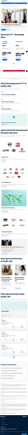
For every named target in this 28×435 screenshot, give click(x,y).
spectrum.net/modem (8, 405)
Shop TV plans (3, 29)
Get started (4, 59)
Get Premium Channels (4, 235)
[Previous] (1, 51)
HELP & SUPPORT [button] (4, 424)
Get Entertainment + (4, 186)
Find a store (8, 29)
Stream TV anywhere (4, 253)
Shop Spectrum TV (4, 124)
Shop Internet (4, 288)
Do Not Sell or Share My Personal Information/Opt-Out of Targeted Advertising (9, 428)
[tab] (14, 419)
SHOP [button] (2, 420)
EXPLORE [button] (3, 422)
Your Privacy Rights (3, 426)
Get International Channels (5, 211)
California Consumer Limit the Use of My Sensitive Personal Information (8, 429)
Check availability (14, 3)
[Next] (27, 51)
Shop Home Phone (17, 288)
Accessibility (2, 427)
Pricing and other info (4, 57)
